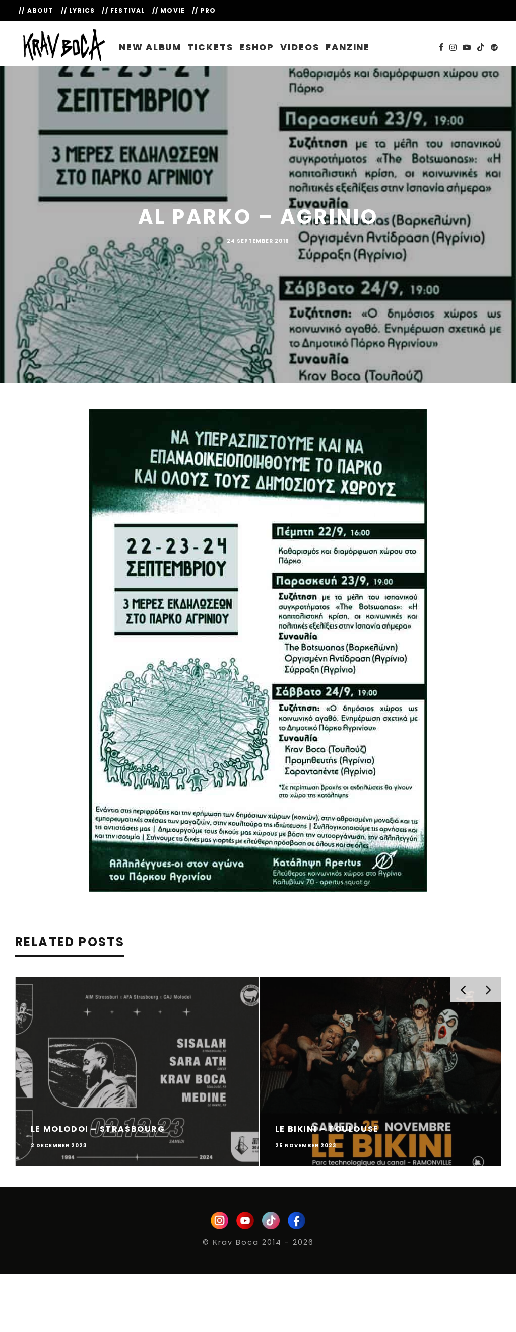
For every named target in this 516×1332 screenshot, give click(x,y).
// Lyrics (78, 10)
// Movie (168, 10)
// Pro (204, 10)
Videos (299, 47)
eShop (257, 47)
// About (36, 10)
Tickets (210, 47)
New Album (150, 47)
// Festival (123, 10)
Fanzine (348, 47)
